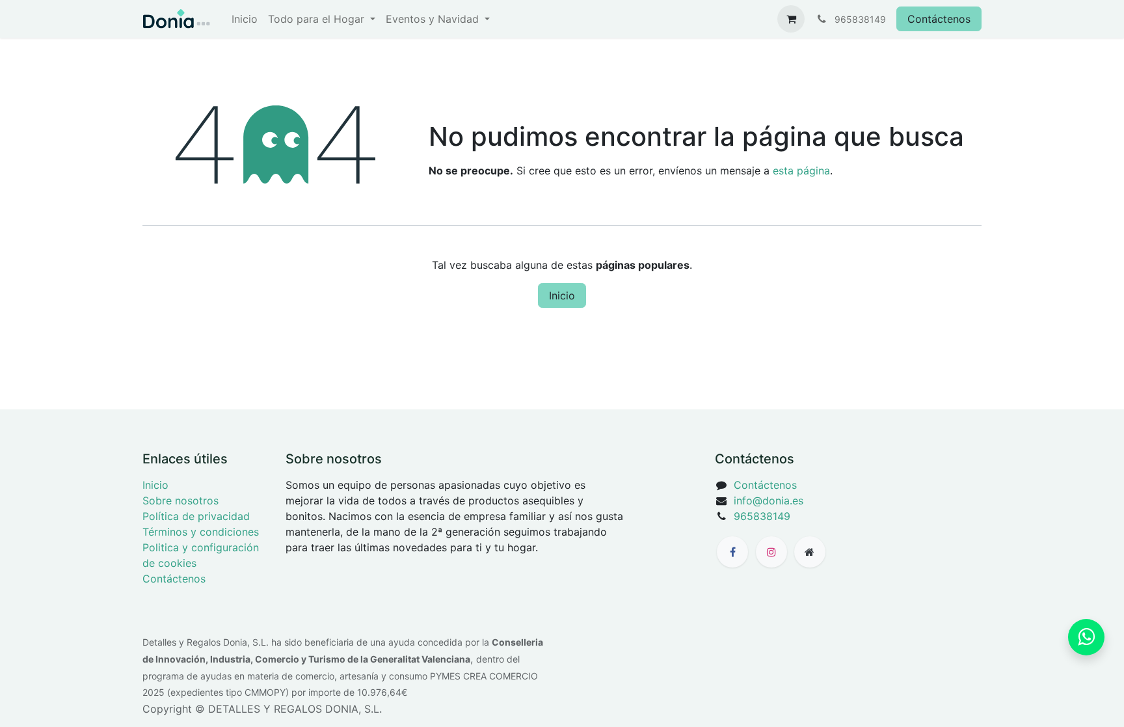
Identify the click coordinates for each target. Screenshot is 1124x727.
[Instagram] (771, 552)
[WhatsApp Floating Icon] (1086, 637)
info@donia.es (768, 500)
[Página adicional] (809, 552)
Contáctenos (938, 18)
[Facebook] (732, 552)
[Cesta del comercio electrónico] (791, 19)
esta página (801, 170)
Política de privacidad (196, 516)
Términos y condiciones (200, 531)
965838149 (762, 516)
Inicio (562, 295)
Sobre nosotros (180, 500)
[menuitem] (244, 19)
